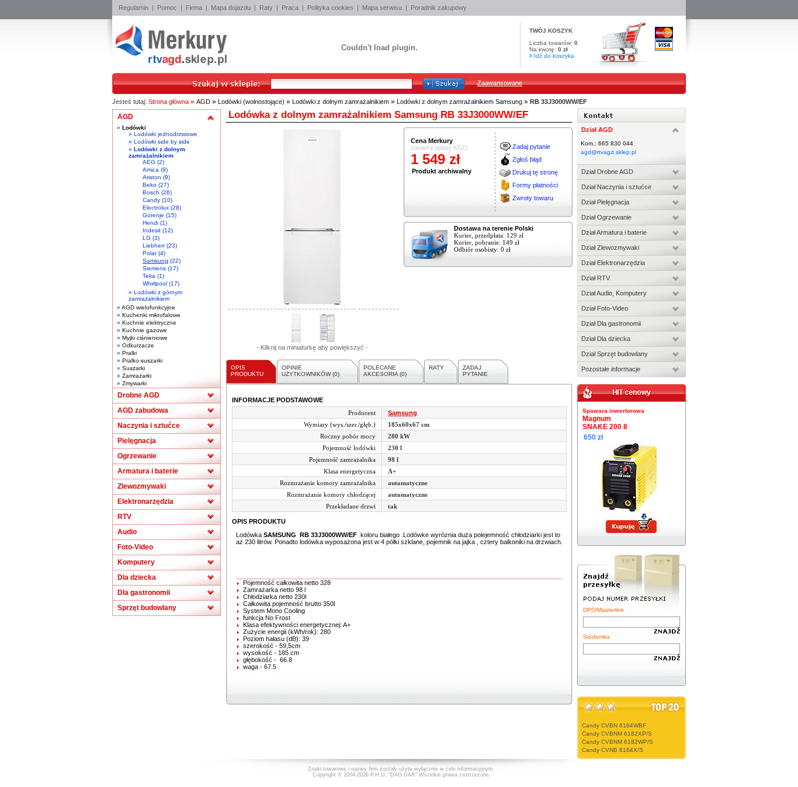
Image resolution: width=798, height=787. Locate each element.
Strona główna (168, 101)
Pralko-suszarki (142, 360)
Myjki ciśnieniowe (145, 338)
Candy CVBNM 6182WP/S (617, 742)
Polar (150, 253)
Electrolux (156, 207)
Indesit (152, 230)
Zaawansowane (499, 82)
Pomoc (167, 7)
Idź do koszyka (554, 56)
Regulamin (133, 7)
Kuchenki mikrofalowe (151, 315)
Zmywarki (134, 383)
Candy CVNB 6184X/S (612, 750)
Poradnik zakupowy (439, 7)
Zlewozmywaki (141, 486)
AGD (203, 101)
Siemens (154, 268)
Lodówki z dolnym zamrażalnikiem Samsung (459, 101)
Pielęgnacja (136, 441)
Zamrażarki (136, 375)
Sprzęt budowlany (146, 608)
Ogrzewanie (137, 456)
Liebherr (154, 245)
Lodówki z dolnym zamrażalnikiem (340, 101)
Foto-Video (135, 547)
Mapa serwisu (382, 7)
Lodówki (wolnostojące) (251, 101)
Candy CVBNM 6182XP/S (617, 733)
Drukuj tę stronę (535, 172)
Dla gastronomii (143, 592)
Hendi (150, 223)
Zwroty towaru (532, 197)
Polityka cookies (330, 7)
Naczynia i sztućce (148, 426)
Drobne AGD (138, 395)
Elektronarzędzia (145, 501)
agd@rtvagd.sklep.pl (608, 152)
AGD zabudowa (142, 410)
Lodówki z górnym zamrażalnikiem (155, 295)
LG (147, 238)
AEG (149, 162)
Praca (290, 7)
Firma (194, 7)
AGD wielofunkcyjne (148, 307)
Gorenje (153, 215)
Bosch (151, 192)
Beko (150, 185)
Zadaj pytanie (531, 146)
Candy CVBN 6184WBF (614, 725)
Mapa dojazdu (231, 7)
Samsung (155, 260)
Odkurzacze (138, 345)
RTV (124, 517)
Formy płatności (535, 185)
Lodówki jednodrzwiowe (165, 134)
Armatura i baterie (147, 471)
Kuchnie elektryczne (149, 322)
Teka (149, 276)
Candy (151, 200)
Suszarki (133, 368)
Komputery (136, 562)
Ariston (152, 177)
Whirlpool (155, 283)
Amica (151, 169)
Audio (127, 532)
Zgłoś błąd (527, 159)
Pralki (129, 353)
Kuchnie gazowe (144, 330)
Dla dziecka (136, 577)
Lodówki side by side (162, 141)
